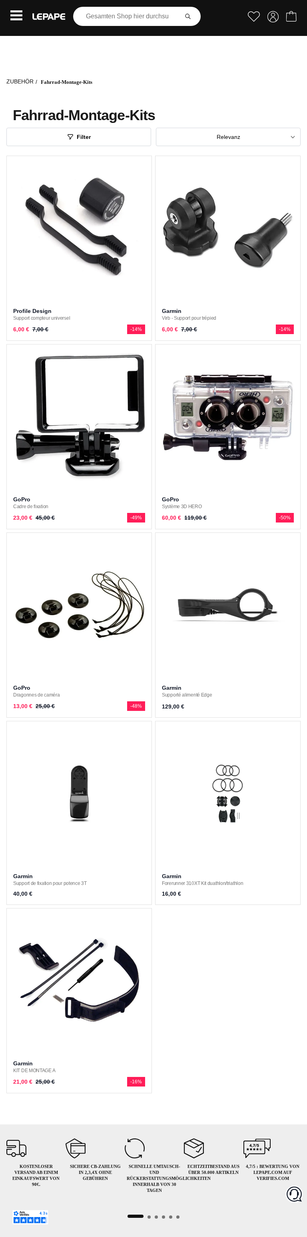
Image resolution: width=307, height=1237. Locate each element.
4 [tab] (163, 1217)
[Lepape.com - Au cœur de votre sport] (49, 17)
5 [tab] (170, 1217)
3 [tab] (156, 1217)
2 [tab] (149, 1217)
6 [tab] (177, 1217)
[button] (16, 16)
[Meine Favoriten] (254, 17)
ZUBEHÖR (20, 81)
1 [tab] (136, 1216)
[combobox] (127, 16)
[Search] (187, 16)
